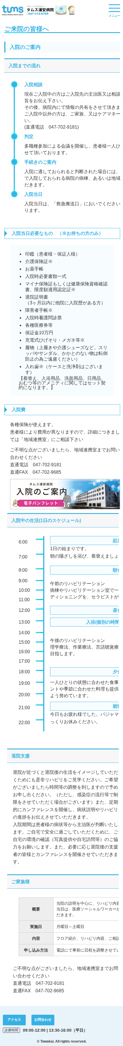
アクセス (14, 1020)
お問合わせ (42, 1020)
